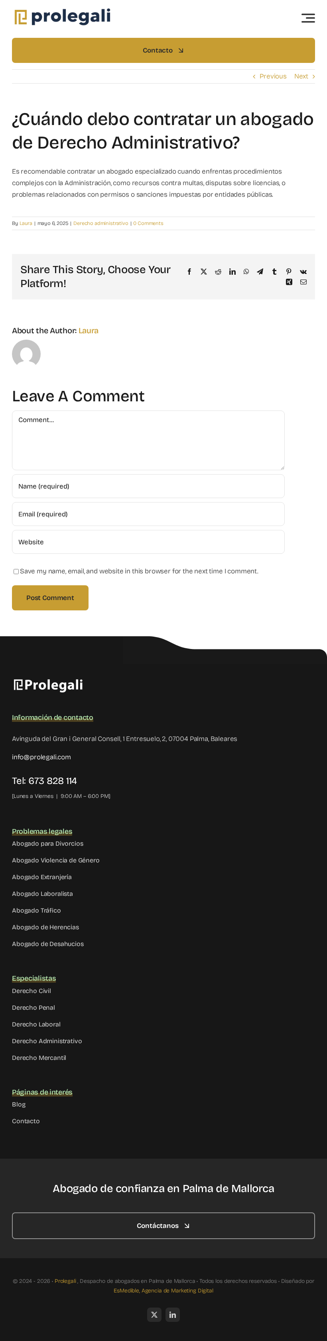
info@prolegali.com (41, 757)
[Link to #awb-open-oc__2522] (308, 18)
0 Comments (148, 223)
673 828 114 (52, 780)
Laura (26, 223)
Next (301, 76)
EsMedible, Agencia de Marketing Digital (163, 1290)
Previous (273, 76)
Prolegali (65, 1281)
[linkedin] (172, 1315)
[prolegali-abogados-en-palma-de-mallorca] (62, 10)
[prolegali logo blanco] (52, 680)
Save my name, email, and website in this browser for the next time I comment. (139, 571)
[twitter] (154, 1315)
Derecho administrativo (100, 223)
